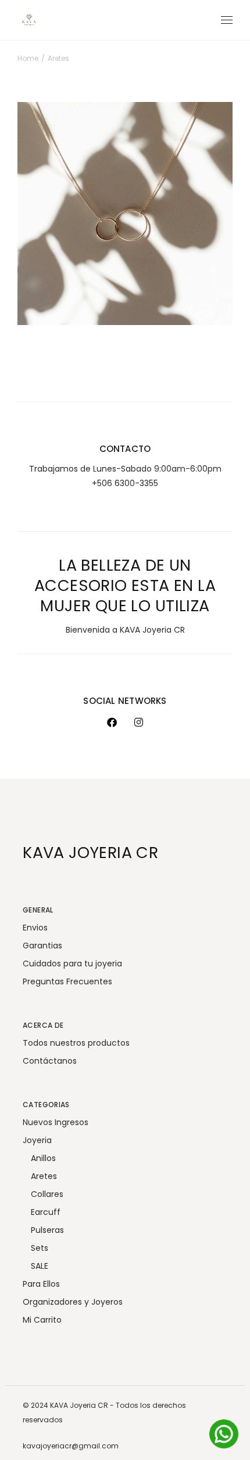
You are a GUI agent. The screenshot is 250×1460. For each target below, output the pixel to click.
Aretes (48, 297)
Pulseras (47, 1230)
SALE (39, 1266)
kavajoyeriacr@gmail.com (71, 1446)
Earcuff (45, 1212)
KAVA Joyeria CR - (83, 1405)
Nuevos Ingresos (55, 1122)
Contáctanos (50, 1061)
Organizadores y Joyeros (73, 1302)
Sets (39, 1248)
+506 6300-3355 (125, 483)
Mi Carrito (42, 1320)
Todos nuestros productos (76, 1043)
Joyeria (37, 1140)
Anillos (43, 1158)
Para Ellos (41, 1284)
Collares (47, 1194)
